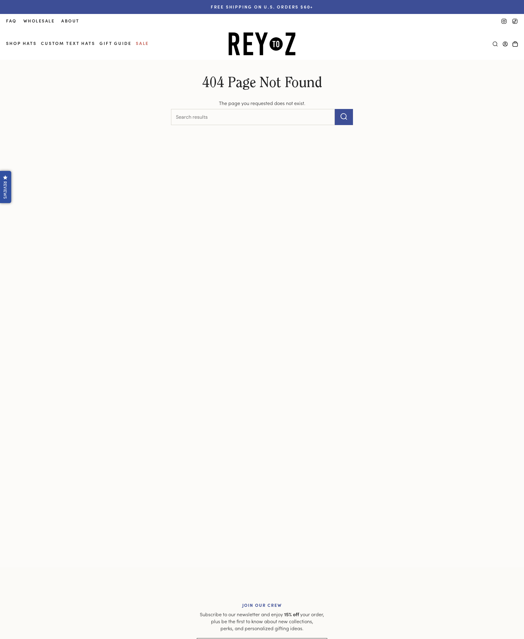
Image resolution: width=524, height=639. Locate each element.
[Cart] (515, 44)
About (70, 21)
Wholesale (39, 21)
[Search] (344, 117)
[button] (21, 43)
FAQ (11, 21)
